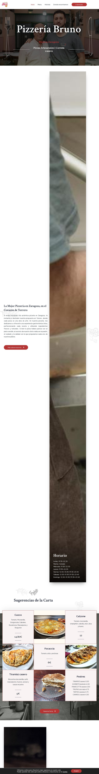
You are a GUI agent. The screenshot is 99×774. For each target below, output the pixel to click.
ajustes (65, 772)
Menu (40, 4)
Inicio (33, 4)
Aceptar (76, 771)
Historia (47, 4)
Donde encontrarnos (60, 4)
